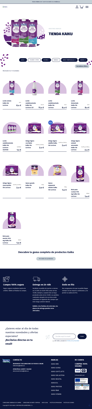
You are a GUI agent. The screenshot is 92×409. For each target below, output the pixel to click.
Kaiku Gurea (55, 368)
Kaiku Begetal (56, 379)
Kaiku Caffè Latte (57, 371)
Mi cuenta (79, 360)
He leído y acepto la (67, 340)
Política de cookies (69, 402)
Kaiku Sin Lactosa (57, 375)
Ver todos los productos (46, 258)
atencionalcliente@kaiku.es (21, 371)
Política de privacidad (73, 341)
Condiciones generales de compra (12, 402)
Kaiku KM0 (55, 364)
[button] (56, 60)
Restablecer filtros (82, 66)
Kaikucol (54, 383)
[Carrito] (81, 7)
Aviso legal (45, 402)
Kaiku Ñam (55, 390)
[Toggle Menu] (87, 7)
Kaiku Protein (56, 386)
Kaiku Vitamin (56, 394)
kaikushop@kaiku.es (19, 365)
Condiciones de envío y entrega (31, 402)
